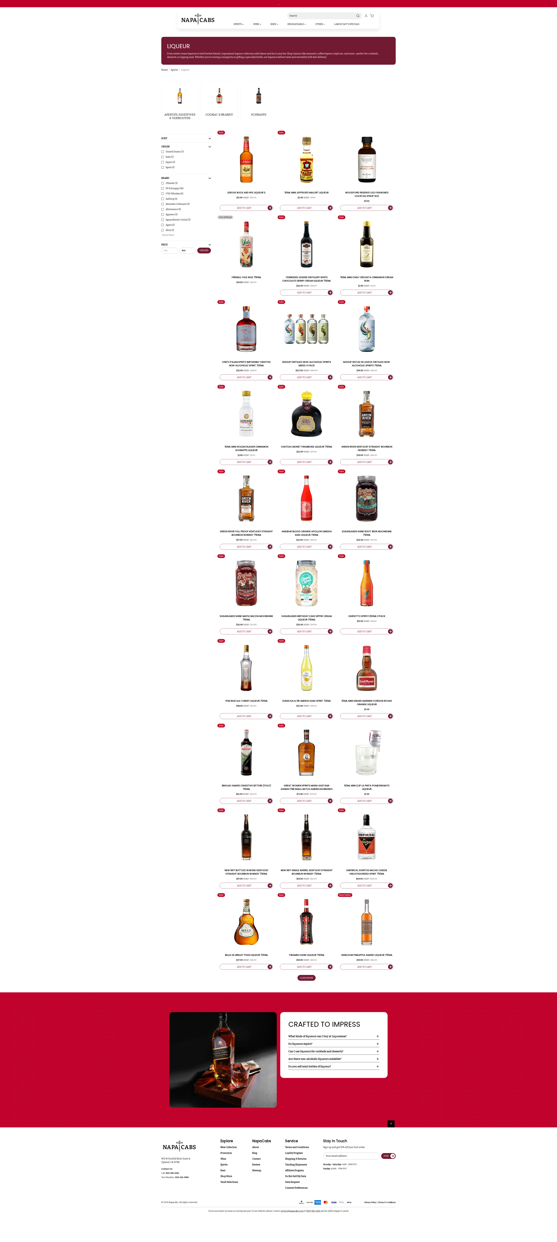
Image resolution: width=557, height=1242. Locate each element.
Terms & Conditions (387, 1202)
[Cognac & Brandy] (219, 96)
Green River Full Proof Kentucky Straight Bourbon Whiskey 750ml (246, 533)
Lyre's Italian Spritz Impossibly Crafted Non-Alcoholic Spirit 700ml (246, 363)
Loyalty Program (294, 1153)
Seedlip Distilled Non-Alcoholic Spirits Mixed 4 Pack (306, 363)
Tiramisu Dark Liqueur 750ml (306, 955)
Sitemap (256, 1170)
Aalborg (171, 198)
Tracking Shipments (296, 1164)
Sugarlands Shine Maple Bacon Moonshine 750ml (246, 617)
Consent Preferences (296, 1187)
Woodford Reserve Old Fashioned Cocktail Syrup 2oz (366, 194)
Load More (306, 978)
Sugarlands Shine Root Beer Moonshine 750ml (367, 533)
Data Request (292, 1182)
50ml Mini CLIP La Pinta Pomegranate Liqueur (366, 787)
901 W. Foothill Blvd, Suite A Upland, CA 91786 (176, 1160)
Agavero (172, 214)
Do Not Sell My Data (295, 1176)
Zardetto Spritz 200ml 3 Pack (366, 616)
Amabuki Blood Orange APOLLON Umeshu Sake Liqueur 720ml (307, 533)
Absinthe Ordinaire (178, 204)
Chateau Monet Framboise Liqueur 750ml (306, 446)
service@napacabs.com (292, 1211)
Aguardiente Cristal (178, 219)
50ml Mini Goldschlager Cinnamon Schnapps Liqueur (246, 448)
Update (204, 250)
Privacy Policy (370, 1202)
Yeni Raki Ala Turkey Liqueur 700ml (246, 701)
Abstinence (173, 209)
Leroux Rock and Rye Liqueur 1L (246, 192)
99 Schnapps (174, 188)
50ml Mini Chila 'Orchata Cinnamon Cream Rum (366, 279)
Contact (256, 1158)
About (255, 1147)
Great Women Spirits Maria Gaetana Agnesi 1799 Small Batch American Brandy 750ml (306, 787)
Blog (254, 1153)
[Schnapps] (258, 96)
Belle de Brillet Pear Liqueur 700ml (246, 955)
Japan (170, 162)
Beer (223, 1170)
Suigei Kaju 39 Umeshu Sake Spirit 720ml (306, 701)
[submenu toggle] (245, 24)
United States (175, 151)
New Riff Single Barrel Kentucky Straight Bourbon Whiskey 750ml (307, 872)
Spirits (224, 1164)
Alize (170, 230)
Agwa (170, 225)
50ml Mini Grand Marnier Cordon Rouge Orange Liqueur (367, 702)
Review (256, 1164)
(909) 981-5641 (313, 1211)
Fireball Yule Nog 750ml (246, 277)
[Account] (366, 16)
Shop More (226, 1176)
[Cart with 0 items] (373, 16)
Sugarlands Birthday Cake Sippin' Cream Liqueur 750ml (307, 617)
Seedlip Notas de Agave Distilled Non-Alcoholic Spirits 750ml (367, 363)
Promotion (226, 1153)
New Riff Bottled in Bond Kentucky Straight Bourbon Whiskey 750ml (246, 872)
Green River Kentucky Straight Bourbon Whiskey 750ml (366, 448)
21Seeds (172, 183)
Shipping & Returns (295, 1158)
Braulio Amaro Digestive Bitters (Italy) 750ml (246, 787)
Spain (170, 167)
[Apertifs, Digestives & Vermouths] (179, 96)
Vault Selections (229, 1182)
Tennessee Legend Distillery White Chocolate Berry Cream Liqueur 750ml (306, 279)
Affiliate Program (294, 1170)
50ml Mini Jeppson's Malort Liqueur (307, 192)
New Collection (228, 1147)
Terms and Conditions (297, 1147)
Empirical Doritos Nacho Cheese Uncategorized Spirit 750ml (366, 872)
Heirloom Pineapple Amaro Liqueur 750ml (366, 955)
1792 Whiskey (174, 193)
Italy (170, 157)
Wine (223, 1158)
